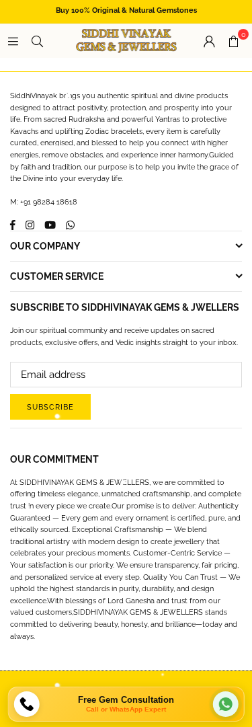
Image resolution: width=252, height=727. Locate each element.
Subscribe (50, 407)
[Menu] (13, 41)
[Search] (37, 41)
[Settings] (209, 41)
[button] (233, 41)
